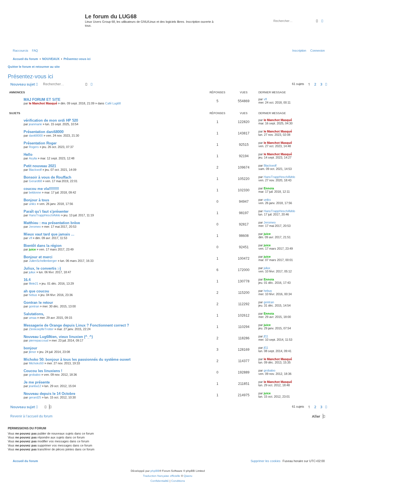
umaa (32, 317)
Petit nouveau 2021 (40, 166)
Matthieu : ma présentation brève (52, 223)
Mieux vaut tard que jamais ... (49, 234)
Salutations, (34, 314)
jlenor (32, 351)
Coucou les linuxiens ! (43, 371)
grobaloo (35, 374)
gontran (34, 306)
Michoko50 (36, 363)
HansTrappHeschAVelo (279, 177)
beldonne (35, 192)
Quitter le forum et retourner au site (34, 66)
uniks (32, 203)
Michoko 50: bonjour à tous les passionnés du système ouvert (77, 359)
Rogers (34, 147)
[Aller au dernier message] (269, 99)
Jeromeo (35, 226)
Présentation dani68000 (44, 132)
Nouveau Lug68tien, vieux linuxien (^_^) (58, 337)
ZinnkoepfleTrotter (41, 329)
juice (267, 233)
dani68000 (36, 135)
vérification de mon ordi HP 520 (51, 120)
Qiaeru (188, 475)
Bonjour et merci (38, 257)
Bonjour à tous (36, 200)
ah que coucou (36, 291)
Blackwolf (35, 169)
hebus (33, 295)
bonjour (30, 348)
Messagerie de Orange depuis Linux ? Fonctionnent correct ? (76, 325)
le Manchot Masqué (43, 103)
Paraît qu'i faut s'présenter (46, 211)
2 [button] (315, 84)
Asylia (33, 158)
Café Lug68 (113, 103)
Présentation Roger (40, 143)
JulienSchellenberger (43, 260)
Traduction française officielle (161, 475)
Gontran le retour (38, 302)
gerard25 (35, 397)
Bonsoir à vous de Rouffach (47, 177)
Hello (28, 154)
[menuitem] (34, 50)
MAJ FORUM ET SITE (42, 99)
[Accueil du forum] (47, 26)
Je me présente (37, 382)
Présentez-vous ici (30, 76)
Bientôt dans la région (43, 246)
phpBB (154, 470)
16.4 (27, 280)
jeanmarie (35, 124)
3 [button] (321, 84)
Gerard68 (35, 181)
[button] (326, 84)
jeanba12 (35, 386)
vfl (265, 99)
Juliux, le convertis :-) (42, 268)
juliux (32, 272)
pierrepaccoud (38, 340)
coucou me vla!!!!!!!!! (41, 189)
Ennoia (269, 188)
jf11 (266, 336)
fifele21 (33, 283)
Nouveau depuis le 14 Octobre (49, 394)
